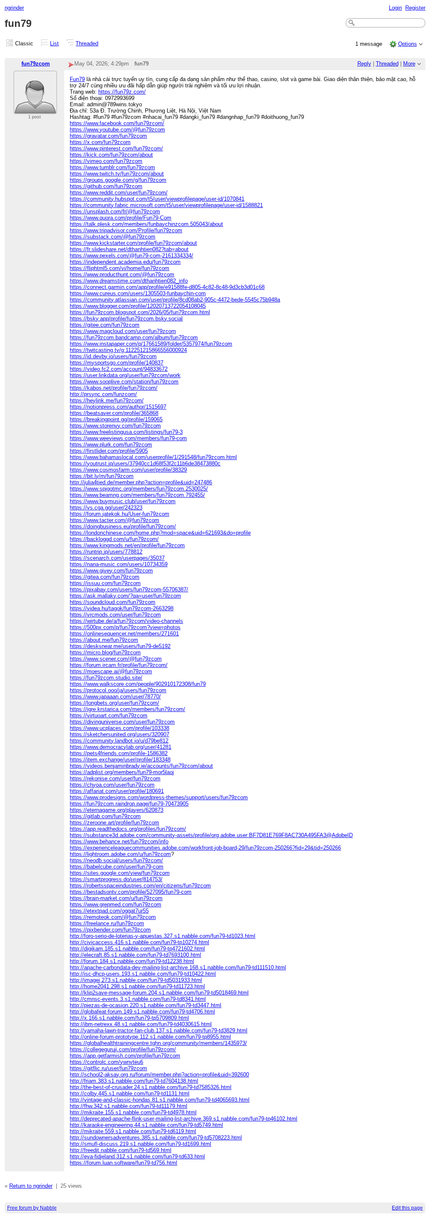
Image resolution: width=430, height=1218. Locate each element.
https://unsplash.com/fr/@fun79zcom (115, 211)
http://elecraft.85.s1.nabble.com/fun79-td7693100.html (135, 955)
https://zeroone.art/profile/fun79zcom (114, 822)
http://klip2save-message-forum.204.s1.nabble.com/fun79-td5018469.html (159, 993)
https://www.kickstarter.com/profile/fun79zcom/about (133, 243)
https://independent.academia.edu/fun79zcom (125, 262)
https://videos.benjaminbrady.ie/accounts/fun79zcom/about (141, 766)
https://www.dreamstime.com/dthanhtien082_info (129, 281)
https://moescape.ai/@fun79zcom (111, 671)
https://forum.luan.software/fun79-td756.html (123, 1163)
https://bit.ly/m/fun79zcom (102, 476)
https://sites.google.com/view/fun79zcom (120, 873)
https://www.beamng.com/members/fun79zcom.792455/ (137, 495)
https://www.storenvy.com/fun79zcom (115, 426)
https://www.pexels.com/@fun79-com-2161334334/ (131, 255)
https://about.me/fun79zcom (104, 640)
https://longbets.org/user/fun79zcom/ (114, 703)
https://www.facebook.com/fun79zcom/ (117, 123)
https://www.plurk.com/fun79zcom (111, 444)
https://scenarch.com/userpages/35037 (117, 558)
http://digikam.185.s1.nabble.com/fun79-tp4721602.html (137, 948)
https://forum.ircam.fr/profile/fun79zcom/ (119, 665)
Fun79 (77, 79)
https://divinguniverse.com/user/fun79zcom (122, 722)
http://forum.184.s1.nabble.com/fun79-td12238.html (132, 961)
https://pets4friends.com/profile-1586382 (119, 753)
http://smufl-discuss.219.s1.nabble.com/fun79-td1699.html (140, 1144)
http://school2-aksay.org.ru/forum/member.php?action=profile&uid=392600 (159, 1074)
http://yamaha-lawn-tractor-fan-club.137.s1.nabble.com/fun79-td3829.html (158, 1030)
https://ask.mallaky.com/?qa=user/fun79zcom (125, 596)
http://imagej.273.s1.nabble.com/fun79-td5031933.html (136, 980)
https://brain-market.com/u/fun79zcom (116, 898)
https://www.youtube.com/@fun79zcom (117, 129)
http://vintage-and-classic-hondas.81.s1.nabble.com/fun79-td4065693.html (159, 1100)
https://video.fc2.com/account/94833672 (119, 369)
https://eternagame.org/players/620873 (116, 810)
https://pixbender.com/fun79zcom (110, 930)
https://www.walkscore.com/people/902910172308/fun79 (138, 684)
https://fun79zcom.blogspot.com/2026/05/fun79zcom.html (140, 312)
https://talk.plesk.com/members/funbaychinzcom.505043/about (146, 224)
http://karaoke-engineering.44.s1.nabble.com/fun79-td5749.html (146, 1125)
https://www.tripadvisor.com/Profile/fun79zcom (126, 230)
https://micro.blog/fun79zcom (105, 652)
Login (395, 8)
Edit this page (407, 1208)
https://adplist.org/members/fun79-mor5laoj (122, 772)
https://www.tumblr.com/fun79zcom (112, 167)
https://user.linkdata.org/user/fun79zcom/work (125, 375)
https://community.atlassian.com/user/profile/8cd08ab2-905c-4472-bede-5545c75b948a (175, 300)
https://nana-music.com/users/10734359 (119, 564)
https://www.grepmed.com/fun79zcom (115, 904)
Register (415, 8)
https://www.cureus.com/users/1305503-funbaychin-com (138, 293)
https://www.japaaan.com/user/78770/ (115, 696)
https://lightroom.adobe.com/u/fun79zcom (120, 854)
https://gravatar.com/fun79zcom (108, 136)
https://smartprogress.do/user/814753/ (116, 879)
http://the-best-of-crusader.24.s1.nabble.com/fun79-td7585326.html (150, 1087)
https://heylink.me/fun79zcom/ (107, 400)
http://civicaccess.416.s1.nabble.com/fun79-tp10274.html (139, 942)
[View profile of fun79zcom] (35, 109)
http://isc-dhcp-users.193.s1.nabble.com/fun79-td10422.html (143, 974)
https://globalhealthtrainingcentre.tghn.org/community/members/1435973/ (158, 1043)
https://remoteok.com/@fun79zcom (113, 917)
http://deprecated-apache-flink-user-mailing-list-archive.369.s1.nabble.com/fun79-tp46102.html (183, 1119)
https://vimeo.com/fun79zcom (106, 161)
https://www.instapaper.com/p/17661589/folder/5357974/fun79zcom (151, 344)
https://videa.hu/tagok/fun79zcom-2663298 (121, 608)
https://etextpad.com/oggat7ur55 (109, 911)
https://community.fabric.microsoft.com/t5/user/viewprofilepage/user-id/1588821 (166, 205)
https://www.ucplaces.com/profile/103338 (119, 728)
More (409, 63)
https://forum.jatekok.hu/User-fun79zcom (119, 514)
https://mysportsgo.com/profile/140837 (116, 363)
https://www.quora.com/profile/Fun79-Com (120, 218)
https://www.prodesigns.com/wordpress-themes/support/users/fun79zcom (159, 797)
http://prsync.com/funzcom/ (103, 394)
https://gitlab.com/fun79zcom (105, 816)
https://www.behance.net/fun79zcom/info (119, 841)
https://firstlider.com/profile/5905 (109, 451)
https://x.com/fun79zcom (100, 142)
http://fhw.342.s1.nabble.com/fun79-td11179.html (128, 1106)
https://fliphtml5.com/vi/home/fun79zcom (119, 268)
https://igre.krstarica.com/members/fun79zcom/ (127, 709)
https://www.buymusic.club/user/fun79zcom (123, 501)
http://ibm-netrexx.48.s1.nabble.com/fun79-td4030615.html (141, 1024)
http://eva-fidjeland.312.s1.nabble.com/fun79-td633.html (137, 1156)
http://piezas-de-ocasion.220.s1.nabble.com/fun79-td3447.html (145, 1005)
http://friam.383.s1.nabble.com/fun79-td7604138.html (134, 1081)
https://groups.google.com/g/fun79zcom (118, 180)
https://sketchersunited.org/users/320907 (119, 734)
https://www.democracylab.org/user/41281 (120, 747)
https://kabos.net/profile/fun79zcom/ (113, 388)
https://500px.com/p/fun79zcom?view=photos (125, 627)
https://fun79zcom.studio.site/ (106, 678)
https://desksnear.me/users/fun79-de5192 (120, 646)
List (54, 43)
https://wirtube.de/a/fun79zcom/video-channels (126, 621)
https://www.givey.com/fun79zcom (111, 570)
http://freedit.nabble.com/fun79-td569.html (120, 1150)
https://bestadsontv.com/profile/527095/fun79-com (130, 892)
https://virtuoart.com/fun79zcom (108, 715)
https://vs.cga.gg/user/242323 (106, 507)
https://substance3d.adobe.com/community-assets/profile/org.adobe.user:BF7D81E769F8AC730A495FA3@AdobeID (211, 835)
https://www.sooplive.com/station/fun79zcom (124, 381)
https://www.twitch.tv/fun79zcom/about (117, 174)
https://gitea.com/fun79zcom (104, 577)
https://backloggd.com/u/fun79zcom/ (114, 539)
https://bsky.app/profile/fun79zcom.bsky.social (126, 318)
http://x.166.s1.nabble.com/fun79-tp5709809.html (129, 1018)
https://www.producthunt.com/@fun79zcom (122, 274)
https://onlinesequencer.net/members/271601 (124, 633)
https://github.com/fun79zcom (106, 186)
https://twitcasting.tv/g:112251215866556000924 (128, 350)
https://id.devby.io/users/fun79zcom (113, 356)
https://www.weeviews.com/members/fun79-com (128, 438)
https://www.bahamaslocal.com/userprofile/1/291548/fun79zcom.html (153, 457)
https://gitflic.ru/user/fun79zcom (108, 1068)
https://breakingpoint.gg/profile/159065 (116, 419)
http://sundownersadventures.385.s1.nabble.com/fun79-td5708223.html (156, 1137)
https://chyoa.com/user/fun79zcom (112, 785)
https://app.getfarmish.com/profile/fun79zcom (125, 1056)
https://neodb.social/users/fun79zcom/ (116, 860)
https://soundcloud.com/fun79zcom (112, 602)
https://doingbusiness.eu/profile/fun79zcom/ (123, 526)
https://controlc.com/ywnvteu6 (106, 1062)
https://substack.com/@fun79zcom (112, 237)
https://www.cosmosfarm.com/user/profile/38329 (128, 470)
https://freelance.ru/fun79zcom (107, 923)
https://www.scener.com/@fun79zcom (116, 659)
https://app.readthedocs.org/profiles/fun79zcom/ (128, 829)
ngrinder (14, 8)
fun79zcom (35, 63)
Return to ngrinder (30, 1186)
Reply (364, 63)
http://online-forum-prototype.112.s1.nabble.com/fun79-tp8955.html (150, 1037)
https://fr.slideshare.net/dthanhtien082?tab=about (129, 249)
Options (407, 44)
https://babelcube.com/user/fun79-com (116, 867)
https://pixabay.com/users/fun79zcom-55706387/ (129, 589)
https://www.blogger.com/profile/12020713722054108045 (138, 306)
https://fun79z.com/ (122, 92)
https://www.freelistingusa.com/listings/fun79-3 (126, 432)
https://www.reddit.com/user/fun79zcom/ (119, 192)
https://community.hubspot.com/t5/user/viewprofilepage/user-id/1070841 (157, 199)
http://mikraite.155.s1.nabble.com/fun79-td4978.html (133, 1112)
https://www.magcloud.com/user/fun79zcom (123, 331)
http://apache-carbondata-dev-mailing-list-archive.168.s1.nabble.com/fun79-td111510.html (178, 967)
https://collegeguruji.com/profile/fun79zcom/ (123, 1049)
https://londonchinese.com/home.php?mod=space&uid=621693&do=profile (160, 533)
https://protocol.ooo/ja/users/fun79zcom (118, 690)
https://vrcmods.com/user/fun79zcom (115, 615)
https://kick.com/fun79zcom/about (111, 155)
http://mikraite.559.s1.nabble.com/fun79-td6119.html (133, 1131)
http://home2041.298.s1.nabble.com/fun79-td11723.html (137, 986)
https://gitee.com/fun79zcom (104, 325)
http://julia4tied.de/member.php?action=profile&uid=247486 (141, 482)
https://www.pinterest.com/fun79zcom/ (116, 148)
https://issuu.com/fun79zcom (105, 583)
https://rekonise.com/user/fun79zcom (115, 778)
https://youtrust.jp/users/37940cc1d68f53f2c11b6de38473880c (145, 463)
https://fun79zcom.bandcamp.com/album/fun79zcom (134, 337)
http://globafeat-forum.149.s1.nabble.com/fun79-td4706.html (142, 1011)
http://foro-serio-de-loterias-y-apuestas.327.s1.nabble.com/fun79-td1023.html (162, 936)
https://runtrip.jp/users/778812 (106, 552)
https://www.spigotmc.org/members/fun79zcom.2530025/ (139, 489)
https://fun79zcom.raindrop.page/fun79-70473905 (129, 804)
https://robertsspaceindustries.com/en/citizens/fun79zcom (140, 885)
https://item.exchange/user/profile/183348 (120, 759)
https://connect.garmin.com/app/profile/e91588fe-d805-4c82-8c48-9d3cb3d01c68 (167, 287)
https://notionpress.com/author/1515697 (118, 407)
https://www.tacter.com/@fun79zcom (114, 520)
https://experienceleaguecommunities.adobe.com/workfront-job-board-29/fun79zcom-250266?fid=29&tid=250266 (205, 848)
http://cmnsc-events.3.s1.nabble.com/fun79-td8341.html (138, 999)
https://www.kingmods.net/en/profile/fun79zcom (127, 545)
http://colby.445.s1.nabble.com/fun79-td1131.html (129, 1093)
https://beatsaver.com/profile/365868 (114, 413)
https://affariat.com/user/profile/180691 (117, 791)
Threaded (87, 43)
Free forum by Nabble (32, 1208)
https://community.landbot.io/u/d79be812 (119, 741)
